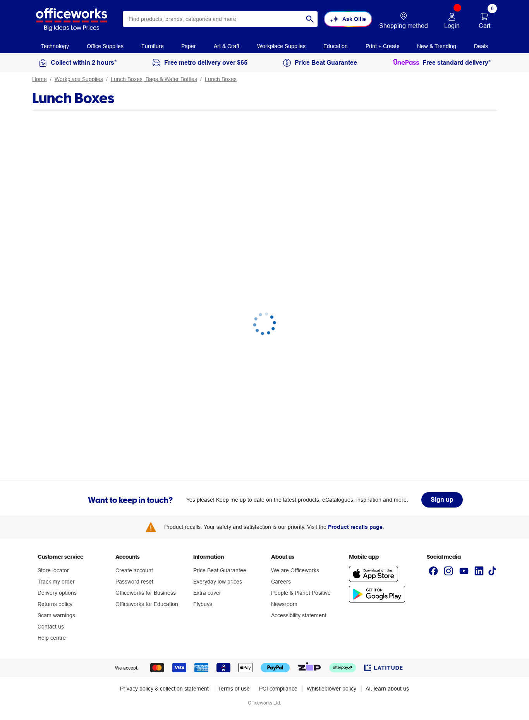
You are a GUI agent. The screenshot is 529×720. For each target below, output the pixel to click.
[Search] (310, 19)
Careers (281, 581)
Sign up (442, 499)
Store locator (53, 570)
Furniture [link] (152, 46)
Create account (134, 570)
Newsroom (284, 604)
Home (39, 79)
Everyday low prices (217, 581)
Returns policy (55, 604)
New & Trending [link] (436, 46)
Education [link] (335, 46)
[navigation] (55, 46)
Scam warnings (56, 615)
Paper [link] (188, 46)
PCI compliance (278, 688)
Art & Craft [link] (226, 46)
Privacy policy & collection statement (164, 688)
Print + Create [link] (383, 46)
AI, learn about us (387, 688)
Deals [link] (481, 46)
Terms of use (234, 688)
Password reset (134, 581)
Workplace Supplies (79, 79)
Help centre (52, 638)
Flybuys (202, 604)
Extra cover (207, 593)
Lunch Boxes (221, 79)
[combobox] (220, 19)
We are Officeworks (295, 570)
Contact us (51, 626)
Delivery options (57, 593)
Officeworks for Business (145, 593)
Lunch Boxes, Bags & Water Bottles (154, 79)
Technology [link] (55, 46)
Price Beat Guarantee (219, 570)
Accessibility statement (298, 615)
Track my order (56, 581)
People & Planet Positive (301, 593)
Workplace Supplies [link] (281, 46)
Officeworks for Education (146, 604)
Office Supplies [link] (105, 46)
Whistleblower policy (331, 688)
